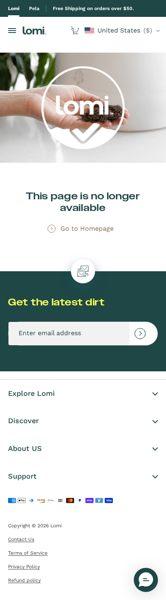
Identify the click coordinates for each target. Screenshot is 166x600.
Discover (23, 420)
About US (25, 448)
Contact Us (21, 539)
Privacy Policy (24, 566)
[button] (146, 580)
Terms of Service (28, 553)
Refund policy (24, 580)
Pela (34, 8)
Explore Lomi (31, 393)
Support (22, 476)
